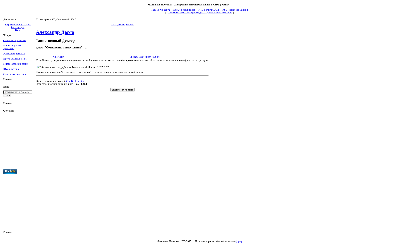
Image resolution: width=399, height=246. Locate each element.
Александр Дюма (55, 32)
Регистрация (17, 27)
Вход (17, 30)
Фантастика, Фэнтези (14, 40)
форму (239, 241)
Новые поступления (184, 9)
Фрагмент (58, 56)
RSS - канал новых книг (235, 9)
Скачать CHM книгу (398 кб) (145, 56)
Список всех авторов (14, 74)
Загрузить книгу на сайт (18, 24)
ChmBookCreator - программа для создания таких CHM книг (200, 12)
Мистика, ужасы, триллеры (12, 47)
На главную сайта (160, 9)
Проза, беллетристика (14, 58)
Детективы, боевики (14, 53)
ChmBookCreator (75, 81)
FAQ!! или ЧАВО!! (208, 9)
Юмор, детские (11, 69)
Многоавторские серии (15, 63)
